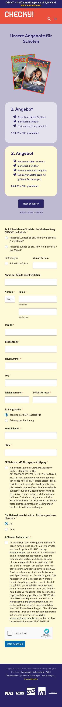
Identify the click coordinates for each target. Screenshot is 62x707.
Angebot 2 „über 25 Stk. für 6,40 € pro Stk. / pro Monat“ (33, 248)
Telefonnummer (14, 392)
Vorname (23, 304)
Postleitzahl (12, 341)
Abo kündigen (48, 675)
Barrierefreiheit (13, 675)
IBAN (8, 445)
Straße (9, 324)
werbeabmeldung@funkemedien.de (29, 601)
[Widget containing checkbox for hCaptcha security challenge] (29, 633)
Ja (11, 523)
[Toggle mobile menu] (55, 19)
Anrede (10, 291)
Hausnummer (13, 358)
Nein (12, 529)
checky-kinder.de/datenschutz (28, 616)
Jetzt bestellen (15, 644)
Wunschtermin (41, 258)
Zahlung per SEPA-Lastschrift (25, 414)
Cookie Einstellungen (30, 675)
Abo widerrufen (31, 679)
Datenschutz (38, 672)
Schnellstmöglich (19, 263)
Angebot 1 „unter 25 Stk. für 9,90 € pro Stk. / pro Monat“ (33, 239)
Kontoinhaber (13, 428)
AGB (48, 672)
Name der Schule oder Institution (23, 274)
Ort (7, 375)
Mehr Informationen (31, 5)
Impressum (26, 672)
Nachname (23, 317)
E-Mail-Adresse (42, 392)
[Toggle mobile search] (49, 19)
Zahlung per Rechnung (22, 420)
